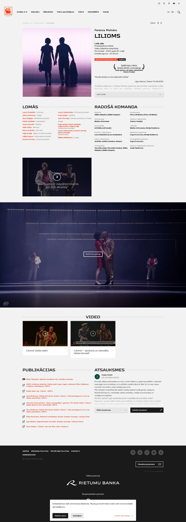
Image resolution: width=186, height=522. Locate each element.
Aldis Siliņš (27, 127)
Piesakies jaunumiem (146, 464)
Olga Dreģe (27, 133)
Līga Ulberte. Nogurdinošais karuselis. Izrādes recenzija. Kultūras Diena (54, 422)
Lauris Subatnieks (65, 112)
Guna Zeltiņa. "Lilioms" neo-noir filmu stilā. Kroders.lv (47, 427)
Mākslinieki (48, 12)
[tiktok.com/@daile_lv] (179, 3)
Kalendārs (35, 12)
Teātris (81, 12)
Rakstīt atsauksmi (140, 410)
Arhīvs (25, 451)
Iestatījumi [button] (77, 516)
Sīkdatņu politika (39, 451)
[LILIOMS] (158, 23)
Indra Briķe (63, 115)
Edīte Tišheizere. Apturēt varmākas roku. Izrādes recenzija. (49, 379)
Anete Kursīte (28, 124)
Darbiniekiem (29, 455)
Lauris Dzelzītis (28, 112)
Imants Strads (28, 139)
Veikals (106, 12)
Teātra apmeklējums (65, 12)
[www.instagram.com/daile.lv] (159, 3)
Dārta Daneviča (29, 115)
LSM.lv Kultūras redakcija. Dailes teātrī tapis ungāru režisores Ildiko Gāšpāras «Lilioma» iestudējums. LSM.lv (57, 385)
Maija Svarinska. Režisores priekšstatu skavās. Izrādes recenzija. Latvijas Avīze (58, 417)
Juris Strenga (63, 118)
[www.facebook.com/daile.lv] (169, 3)
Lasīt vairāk (101, 94)
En (173, 12)
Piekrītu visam (60, 516)
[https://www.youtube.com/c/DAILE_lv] (174, 3)
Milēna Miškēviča (65, 137)
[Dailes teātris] (8, 12)
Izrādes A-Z (22, 12)
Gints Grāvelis (28, 130)
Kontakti (75, 451)
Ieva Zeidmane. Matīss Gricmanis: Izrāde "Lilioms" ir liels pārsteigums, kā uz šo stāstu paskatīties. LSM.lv (57, 397)
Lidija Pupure (27, 136)
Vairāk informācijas (122, 516)
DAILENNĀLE (93, 12)
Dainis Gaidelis (28, 121)
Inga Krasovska (136, 135)
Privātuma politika (60, 451)
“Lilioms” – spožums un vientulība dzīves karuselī (91, 352)
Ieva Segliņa (27, 118)
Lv (168, 12)
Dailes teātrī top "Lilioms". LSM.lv (39, 391)
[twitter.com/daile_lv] (164, 3)
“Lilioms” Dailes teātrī (37, 351)
